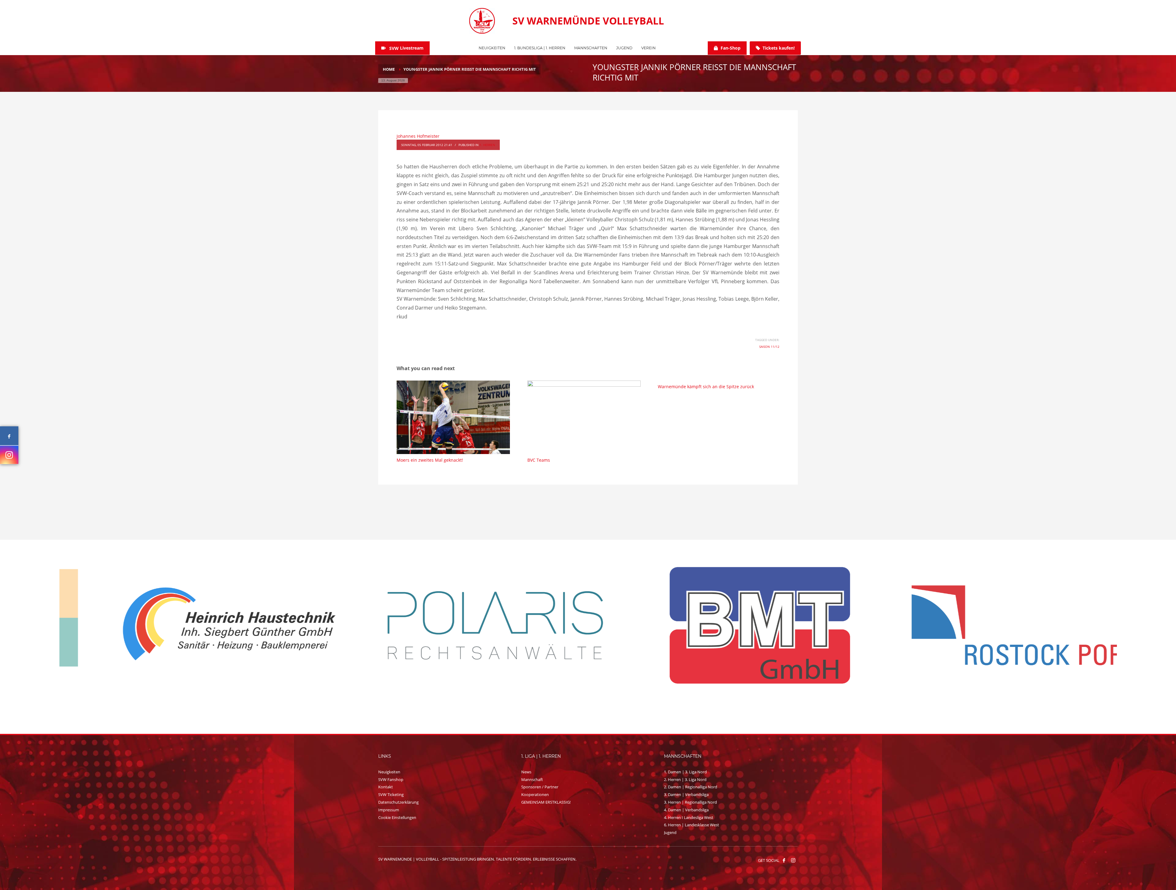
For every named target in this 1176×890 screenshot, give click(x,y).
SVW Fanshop (390, 779)
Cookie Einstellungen (397, 817)
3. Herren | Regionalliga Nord (690, 802)
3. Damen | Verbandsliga (686, 794)
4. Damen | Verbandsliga (686, 810)
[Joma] (985, 624)
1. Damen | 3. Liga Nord (685, 772)
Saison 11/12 (769, 346)
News (526, 772)
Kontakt (385, 787)
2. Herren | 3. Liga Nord (685, 779)
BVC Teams (538, 460)
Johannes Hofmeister (418, 136)
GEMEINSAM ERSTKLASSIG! (546, 802)
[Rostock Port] (456, 625)
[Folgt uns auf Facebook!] (784, 860)
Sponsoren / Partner (539, 787)
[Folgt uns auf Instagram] (9, 454)
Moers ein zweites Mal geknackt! (430, 460)
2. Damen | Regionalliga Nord (690, 787)
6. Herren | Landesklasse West (691, 825)
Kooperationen (535, 794)
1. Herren (487, 145)
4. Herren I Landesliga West (688, 817)
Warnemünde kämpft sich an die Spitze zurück (706, 386)
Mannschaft (532, 779)
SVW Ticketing (391, 794)
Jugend (670, 832)
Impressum (388, 810)
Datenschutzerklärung (398, 802)
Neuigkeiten (389, 772)
